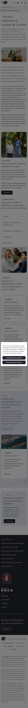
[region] (14, 354)
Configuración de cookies (14, 358)
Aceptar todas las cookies (14, 362)
